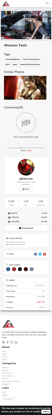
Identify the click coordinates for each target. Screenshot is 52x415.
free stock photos (31, 59)
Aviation (5, 379)
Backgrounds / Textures (11, 381)
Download (27, 228)
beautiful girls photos (30, 64)
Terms (4, 354)
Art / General (7, 376)
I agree (46, 412)
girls (7, 64)
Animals (5, 370)
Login (29, 150)
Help (4, 351)
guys (15, 64)
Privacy (5, 357)
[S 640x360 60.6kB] (5, 213)
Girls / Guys (41, 302)
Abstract (5, 368)
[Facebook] (35, 254)
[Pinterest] (44, 254)
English (9, 399)
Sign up (23, 150)
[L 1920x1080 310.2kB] (5, 221)
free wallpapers (12, 59)
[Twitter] (40, 254)
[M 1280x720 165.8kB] (5, 217)
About (4, 360)
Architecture (7, 373)
